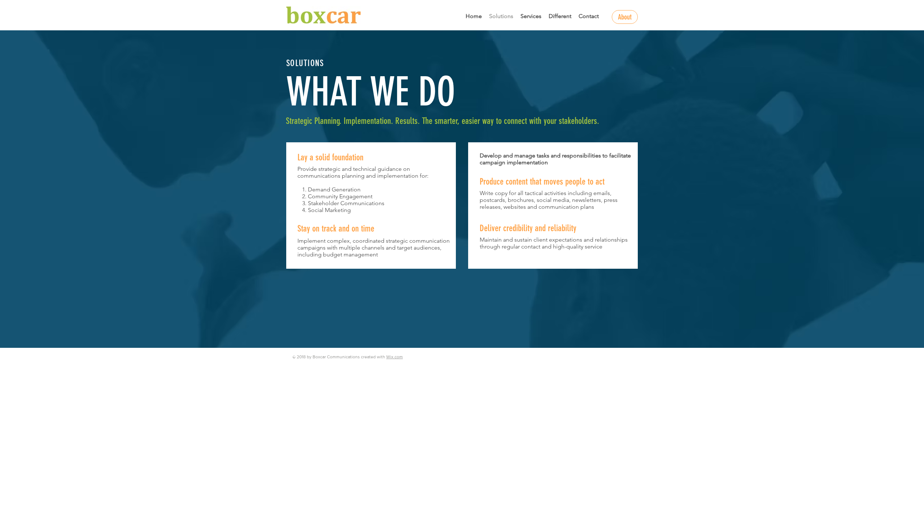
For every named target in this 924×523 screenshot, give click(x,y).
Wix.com (394, 356)
